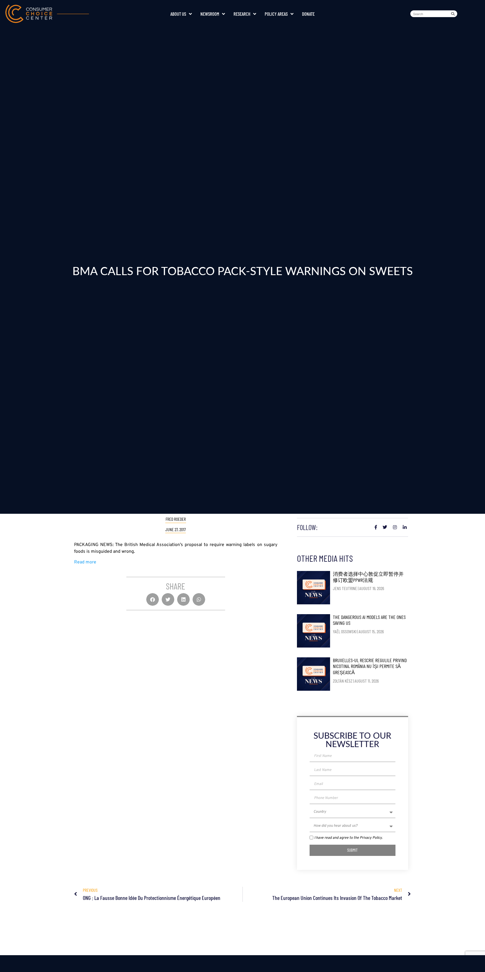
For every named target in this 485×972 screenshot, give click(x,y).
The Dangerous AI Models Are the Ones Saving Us (369, 620)
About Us (178, 14)
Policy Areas (276, 14)
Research (242, 14)
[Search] (453, 13)
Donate (308, 14)
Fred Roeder (176, 519)
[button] (152, 599)
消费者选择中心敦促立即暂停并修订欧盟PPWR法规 (368, 577)
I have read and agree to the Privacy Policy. (348, 838)
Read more (85, 562)
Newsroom (209, 14)
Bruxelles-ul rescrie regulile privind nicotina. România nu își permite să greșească (370, 666)
